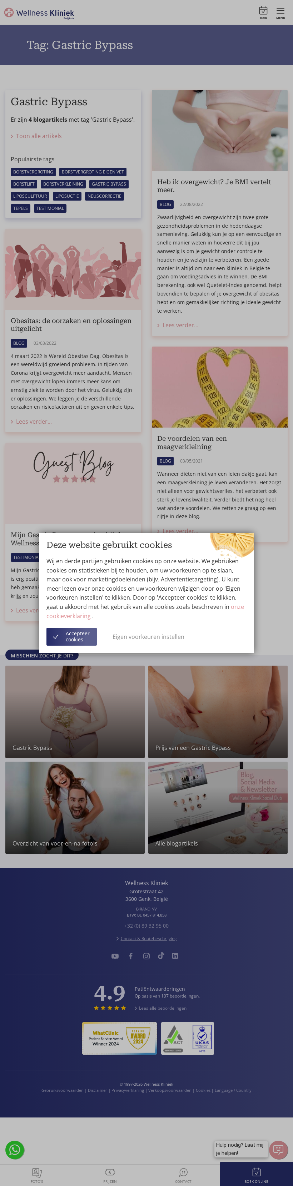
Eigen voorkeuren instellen (148, 637)
